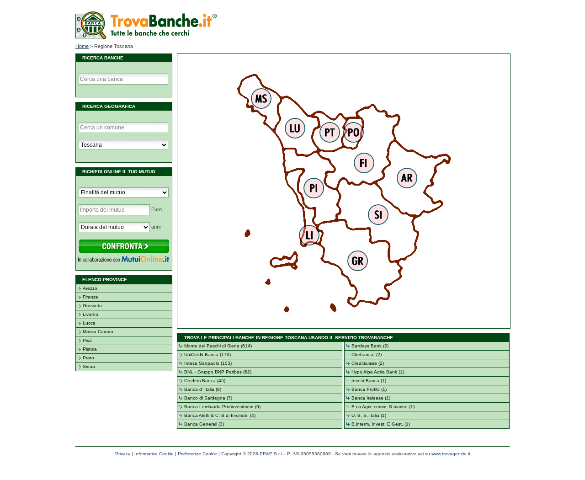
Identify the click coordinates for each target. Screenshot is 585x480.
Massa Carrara (98, 331)
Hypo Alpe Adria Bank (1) (377, 371)
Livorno (90, 314)
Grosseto (92, 305)
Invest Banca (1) (368, 380)
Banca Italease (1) (370, 397)
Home (82, 46)
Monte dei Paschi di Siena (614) (218, 345)
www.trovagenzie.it (450, 453)
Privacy (122, 453)
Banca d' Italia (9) (202, 389)
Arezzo (90, 288)
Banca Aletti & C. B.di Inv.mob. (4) (219, 415)
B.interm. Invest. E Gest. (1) (380, 424)
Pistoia (90, 349)
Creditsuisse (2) (367, 363)
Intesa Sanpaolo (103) (208, 363)
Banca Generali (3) (204, 424)
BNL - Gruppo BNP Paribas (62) (217, 371)
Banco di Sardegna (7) (208, 397)
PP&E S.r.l (271, 453)
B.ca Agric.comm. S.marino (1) (383, 406)
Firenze (90, 296)
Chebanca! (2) (366, 354)
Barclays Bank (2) (369, 345)
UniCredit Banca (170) (207, 354)
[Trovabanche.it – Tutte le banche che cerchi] (146, 37)
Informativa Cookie (154, 453)
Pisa (87, 340)
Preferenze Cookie (197, 453)
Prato (88, 357)
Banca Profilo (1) (369, 389)
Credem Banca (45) (204, 380)
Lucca (89, 322)
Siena (89, 366)
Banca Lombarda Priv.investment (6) (222, 406)
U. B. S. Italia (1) (368, 415)
